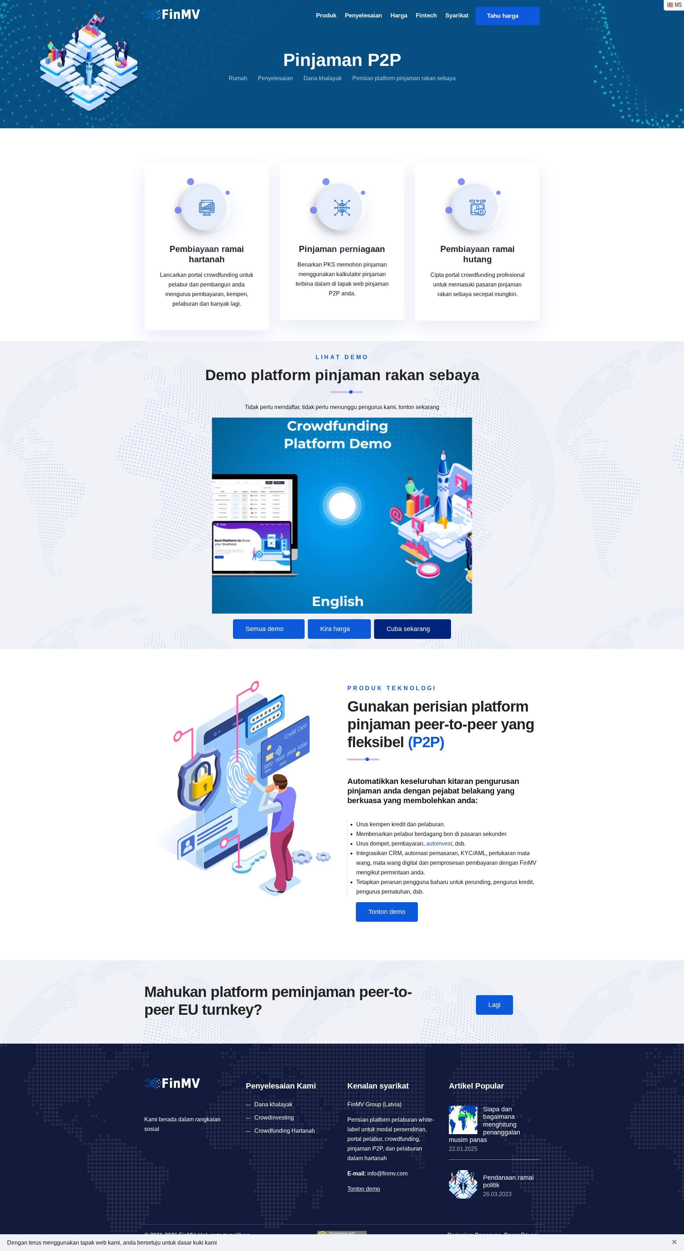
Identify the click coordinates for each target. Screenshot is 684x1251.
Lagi (494, 1004)
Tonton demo (386, 911)
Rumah (238, 78)
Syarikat (456, 15)
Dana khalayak (323, 78)
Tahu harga (505, 15)
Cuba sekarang (409, 628)
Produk (326, 15)
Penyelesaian (363, 15)
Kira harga (336, 628)
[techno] (172, 14)
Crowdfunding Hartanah (284, 1131)
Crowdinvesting (274, 1118)
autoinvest (439, 844)
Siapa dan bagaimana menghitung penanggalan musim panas (484, 1124)
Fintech (426, 15)
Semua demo (265, 628)
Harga (398, 15)
